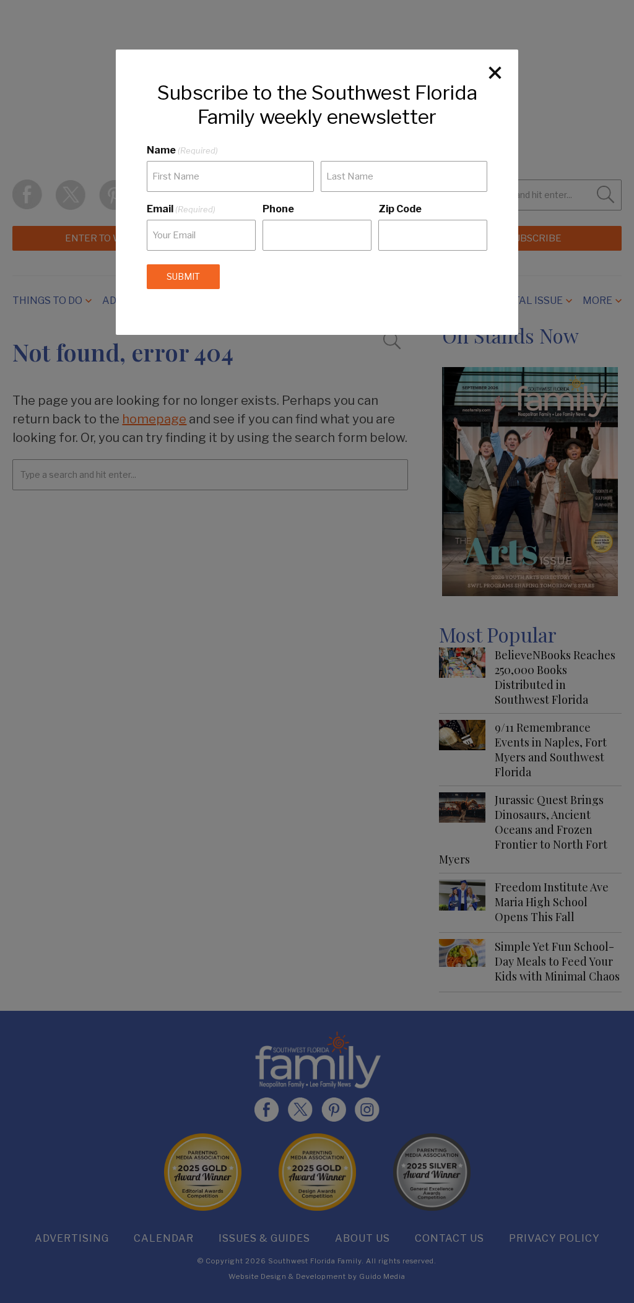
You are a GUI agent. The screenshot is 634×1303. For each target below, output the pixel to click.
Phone (278, 209)
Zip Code (400, 209)
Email (181, 209)
